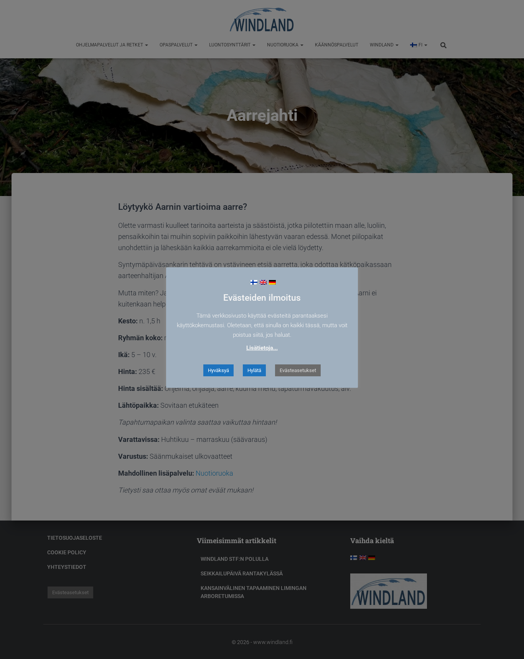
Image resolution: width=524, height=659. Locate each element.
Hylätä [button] (254, 370)
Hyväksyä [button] (218, 370)
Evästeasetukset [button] (298, 370)
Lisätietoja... (262, 347)
